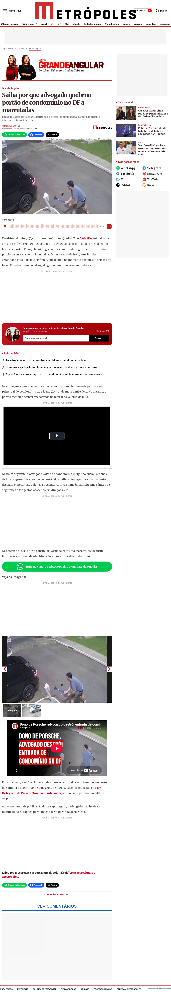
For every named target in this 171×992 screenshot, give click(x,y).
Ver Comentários (57, 906)
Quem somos (6, 989)
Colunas (21, 48)
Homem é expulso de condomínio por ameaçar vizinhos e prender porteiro (51, 367)
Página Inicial (7, 48)
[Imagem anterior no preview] (4, 669)
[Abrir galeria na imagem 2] (31, 710)
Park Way (86, 238)
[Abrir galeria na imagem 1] (57, 669)
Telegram (154, 168)
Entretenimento (92, 24)
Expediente (22, 989)
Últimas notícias (9, 24)
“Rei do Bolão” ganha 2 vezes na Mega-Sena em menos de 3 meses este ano (152, 150)
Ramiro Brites (144, 125)
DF (52, 24)
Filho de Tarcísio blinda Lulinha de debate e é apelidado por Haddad (152, 131)
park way (64, 895)
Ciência (138, 24)
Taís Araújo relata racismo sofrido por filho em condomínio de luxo (46, 360)
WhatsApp (128, 168)
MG (66, 24)
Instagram (154, 173)
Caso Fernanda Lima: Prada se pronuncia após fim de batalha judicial (153, 113)
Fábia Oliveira (144, 107)
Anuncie (85, 989)
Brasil (44, 24)
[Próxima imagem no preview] (109, 669)
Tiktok (126, 185)
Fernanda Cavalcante (11, 126)
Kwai (150, 185)
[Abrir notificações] (19, 11)
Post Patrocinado (103, 989)
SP (59, 24)
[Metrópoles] (85, 10)
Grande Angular (35, 48)
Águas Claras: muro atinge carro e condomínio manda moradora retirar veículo (54, 374)
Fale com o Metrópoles (129, 989)
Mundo (76, 24)
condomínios (51, 895)
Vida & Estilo (112, 24)
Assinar (98, 338)
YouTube (153, 179)
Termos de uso (68, 989)
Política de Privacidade (45, 989)
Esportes (150, 24)
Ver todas (101, 331)
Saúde (126, 24)
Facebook (127, 173)
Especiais (164, 24)
